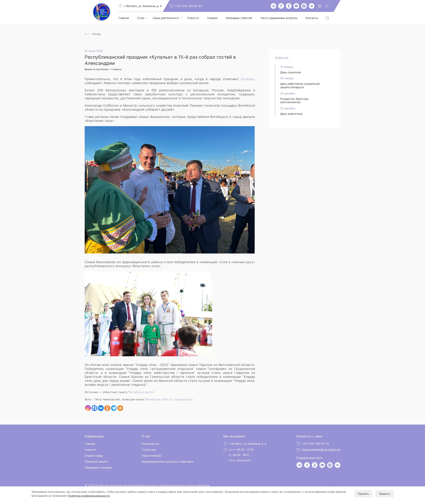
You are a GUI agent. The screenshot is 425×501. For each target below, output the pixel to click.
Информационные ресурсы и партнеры (167, 461)
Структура (149, 449)
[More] (120, 408)
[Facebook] (94, 408)
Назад (96, 34)
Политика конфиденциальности (89, 495)
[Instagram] (88, 408)
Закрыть (384, 493)
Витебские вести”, (142, 392)
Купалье (247, 79)
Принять (363, 493)
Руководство (150, 443)
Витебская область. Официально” (169, 399)
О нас (141, 18)
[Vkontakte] (101, 408)
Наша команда (151, 455)
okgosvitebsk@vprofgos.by (321, 449)
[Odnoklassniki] (107, 408)
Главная (124, 18)
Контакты (312, 18)
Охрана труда (94, 455)
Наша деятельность (166, 18)
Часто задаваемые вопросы (278, 18)
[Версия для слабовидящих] (327, 6)
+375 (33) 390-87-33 (188, 6)
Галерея (212, 18)
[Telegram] (114, 408)
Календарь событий (239, 18)
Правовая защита (96, 461)
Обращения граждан (98, 467)
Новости (193, 18)
